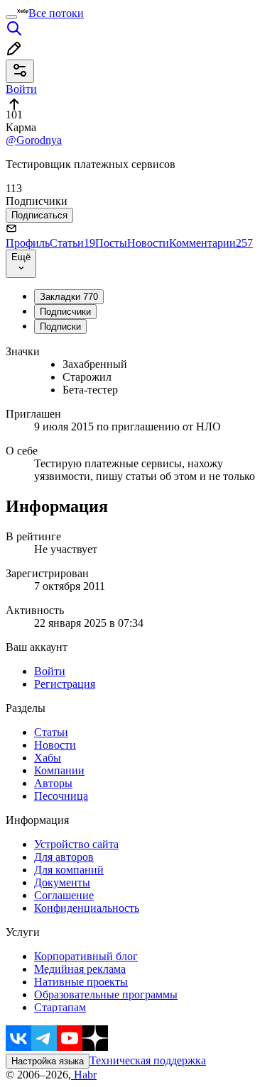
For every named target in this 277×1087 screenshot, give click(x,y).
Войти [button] (21, 89)
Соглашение (64, 895)
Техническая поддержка (147, 1060)
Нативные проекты (81, 982)
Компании (59, 770)
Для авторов (64, 857)
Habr (84, 1075)
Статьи (72, 243)
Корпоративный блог (86, 956)
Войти (49, 671)
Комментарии (211, 243)
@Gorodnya (34, 140)
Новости (148, 243)
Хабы (47, 758)
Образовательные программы (106, 994)
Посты (111, 243)
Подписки (60, 326)
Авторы (53, 783)
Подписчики (65, 311)
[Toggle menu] (11, 17)
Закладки (69, 296)
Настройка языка (47, 1061)
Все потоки (56, 13)
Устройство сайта (76, 844)
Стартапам (60, 1007)
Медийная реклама (80, 969)
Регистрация (64, 684)
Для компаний (69, 870)
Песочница (61, 796)
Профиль (28, 243)
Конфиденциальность (86, 908)
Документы (62, 882)
